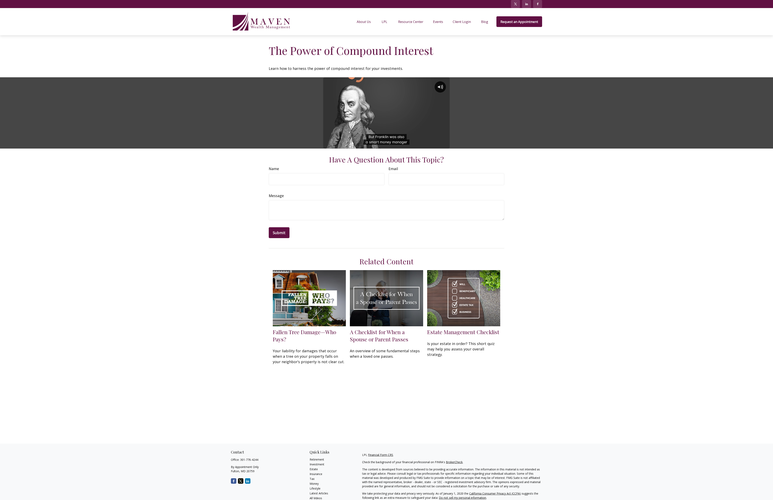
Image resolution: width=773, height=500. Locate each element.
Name (274, 168)
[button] (364, 22)
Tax (312, 479)
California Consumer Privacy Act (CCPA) (495, 493)
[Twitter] (515, 4)
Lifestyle (315, 488)
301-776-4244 (249, 460)
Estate (314, 469)
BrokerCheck (454, 462)
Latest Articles (319, 493)
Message (276, 195)
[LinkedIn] (526, 4)
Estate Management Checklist (463, 332)
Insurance (316, 474)
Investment (317, 464)
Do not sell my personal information (462, 498)
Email (393, 168)
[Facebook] (537, 4)
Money (314, 484)
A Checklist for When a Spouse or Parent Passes (379, 335)
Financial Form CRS (380, 455)
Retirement (317, 459)
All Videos (316, 498)
